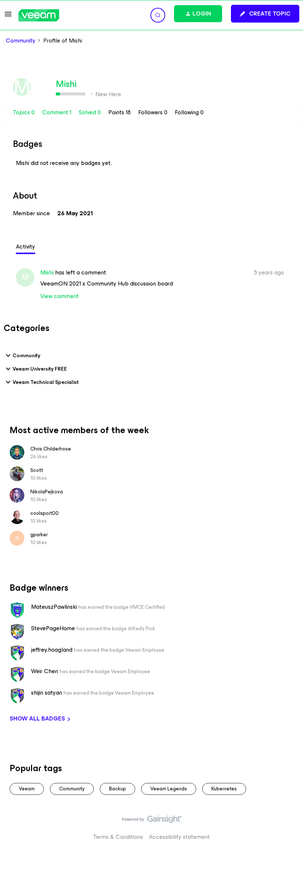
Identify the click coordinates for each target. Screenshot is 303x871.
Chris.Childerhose (50, 449)
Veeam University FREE (40, 369)
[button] (8, 16)
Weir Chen (44, 671)
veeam (27, 788)
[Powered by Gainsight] (151, 821)
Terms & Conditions (118, 837)
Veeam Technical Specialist (46, 382)
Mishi (66, 84)
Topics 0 (24, 112)
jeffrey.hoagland (51, 649)
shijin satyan (46, 692)
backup (117, 788)
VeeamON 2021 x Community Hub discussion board (106, 283)
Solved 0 (90, 112)
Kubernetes (224, 788)
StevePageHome (53, 628)
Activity (25, 246)
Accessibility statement (179, 837)
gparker (39, 535)
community (72, 788)
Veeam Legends (168, 788)
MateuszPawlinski (54, 606)
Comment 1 (57, 112)
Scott (36, 470)
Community (20, 40)
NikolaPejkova (46, 492)
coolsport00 (44, 513)
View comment (59, 296)
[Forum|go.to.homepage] (38, 15)
